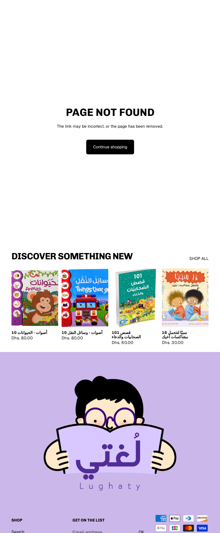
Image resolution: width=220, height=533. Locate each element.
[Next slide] (202, 297)
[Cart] (213, 12)
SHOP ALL (199, 258)
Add (104, 317)
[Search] (19, 12)
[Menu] (6, 12)
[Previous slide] (168, 297)
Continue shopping (110, 146)
